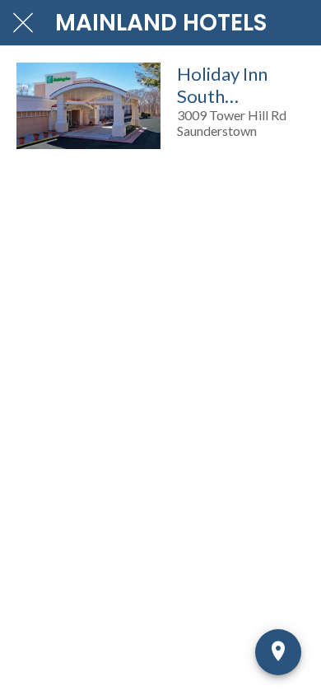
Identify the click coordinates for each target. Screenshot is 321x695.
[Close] (23, 23)
